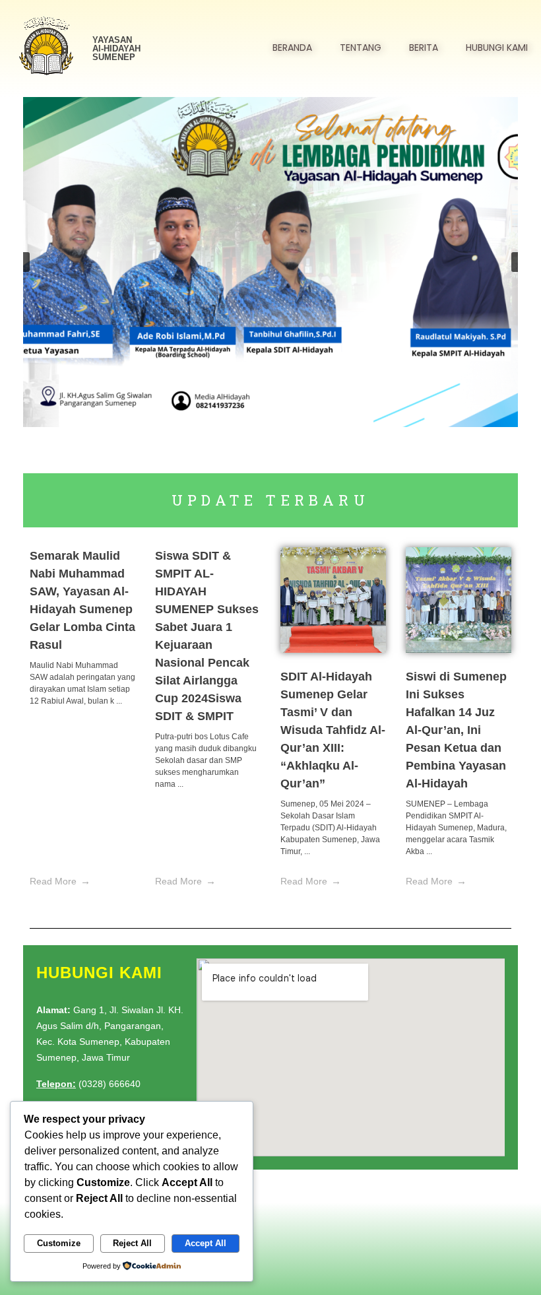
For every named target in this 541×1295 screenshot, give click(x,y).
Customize (58, 1243)
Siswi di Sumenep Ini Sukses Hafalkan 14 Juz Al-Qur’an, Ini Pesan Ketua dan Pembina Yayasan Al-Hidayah (456, 730)
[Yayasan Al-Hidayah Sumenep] (46, 46)
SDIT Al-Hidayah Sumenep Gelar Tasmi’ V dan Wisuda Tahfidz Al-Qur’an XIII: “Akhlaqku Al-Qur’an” (332, 730)
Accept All (205, 1243)
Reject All (132, 1243)
